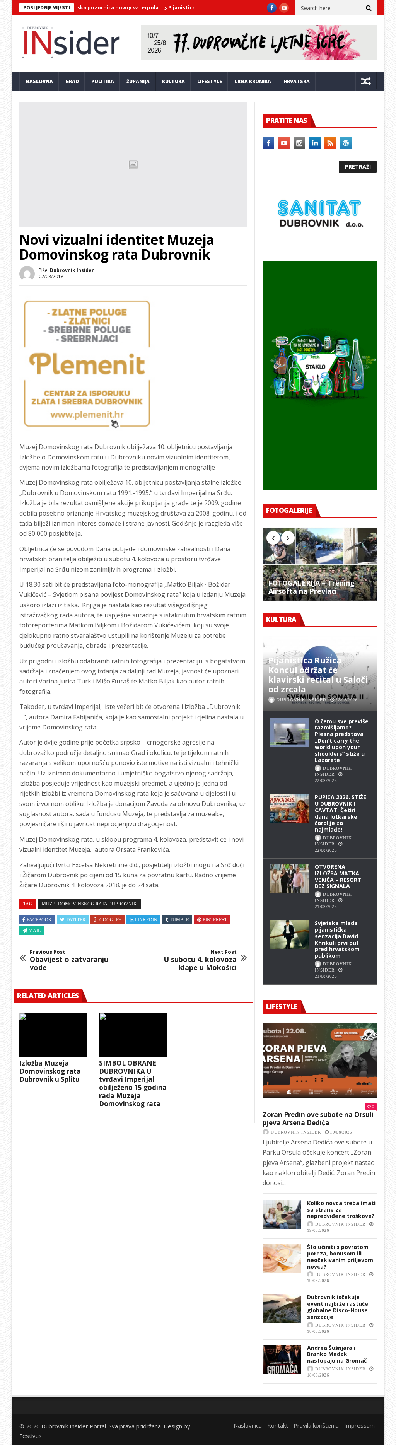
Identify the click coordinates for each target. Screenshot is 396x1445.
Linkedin (146, 919)
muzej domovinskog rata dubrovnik (89, 904)
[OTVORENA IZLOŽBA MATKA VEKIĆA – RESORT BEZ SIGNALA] (289, 878)
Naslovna (39, 81)
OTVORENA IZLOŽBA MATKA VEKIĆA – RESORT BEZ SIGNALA (338, 876)
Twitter (75, 919)
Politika (102, 81)
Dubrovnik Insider (72, 270)
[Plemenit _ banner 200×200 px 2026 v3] (87, 429)
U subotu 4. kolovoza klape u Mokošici (200, 960)
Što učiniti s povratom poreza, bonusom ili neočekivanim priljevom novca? (340, 1256)
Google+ (110, 919)
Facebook (39, 919)
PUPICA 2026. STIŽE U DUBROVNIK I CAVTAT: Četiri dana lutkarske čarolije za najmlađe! (340, 813)
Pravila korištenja (316, 1425)
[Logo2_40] (320, 245)
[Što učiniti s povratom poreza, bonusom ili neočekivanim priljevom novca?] (282, 1258)
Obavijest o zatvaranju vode (69, 960)
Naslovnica (248, 1425)
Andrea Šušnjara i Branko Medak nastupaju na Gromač (337, 1354)
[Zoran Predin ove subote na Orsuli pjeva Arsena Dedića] (320, 1060)
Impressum (359, 1425)
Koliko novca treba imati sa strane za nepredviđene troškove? (341, 1209)
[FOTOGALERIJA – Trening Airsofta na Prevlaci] (320, 564)
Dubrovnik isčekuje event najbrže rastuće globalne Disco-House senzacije (337, 1306)
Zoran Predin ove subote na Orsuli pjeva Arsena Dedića (318, 1118)
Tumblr (179, 919)
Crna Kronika (252, 81)
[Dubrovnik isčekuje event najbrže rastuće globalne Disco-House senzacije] (282, 1308)
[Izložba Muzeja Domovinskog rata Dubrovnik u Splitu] (53, 1035)
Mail (35, 930)
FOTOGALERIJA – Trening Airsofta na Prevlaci (311, 587)
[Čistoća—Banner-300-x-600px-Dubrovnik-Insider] (320, 487)
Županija (138, 81)
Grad (72, 81)
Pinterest (215, 919)
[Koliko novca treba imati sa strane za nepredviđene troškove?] (282, 1214)
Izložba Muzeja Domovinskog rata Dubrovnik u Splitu (50, 1071)
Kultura (173, 81)
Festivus (30, 1436)
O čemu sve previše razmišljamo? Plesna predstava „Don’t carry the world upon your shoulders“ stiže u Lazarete (342, 740)
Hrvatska (296, 81)
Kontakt (277, 1425)
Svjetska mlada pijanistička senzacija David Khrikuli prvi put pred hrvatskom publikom (337, 939)
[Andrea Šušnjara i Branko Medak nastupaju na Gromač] (282, 1359)
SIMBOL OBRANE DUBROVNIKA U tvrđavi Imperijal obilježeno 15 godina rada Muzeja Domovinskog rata (133, 1083)
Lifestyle (209, 81)
